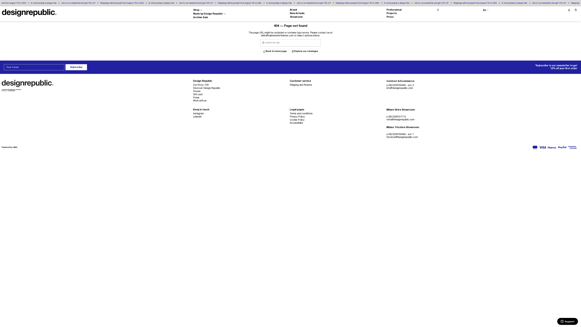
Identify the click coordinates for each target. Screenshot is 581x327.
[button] (438, 9)
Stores (196, 91)
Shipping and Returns (301, 85)
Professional (394, 10)
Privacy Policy (297, 117)
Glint (15, 147)
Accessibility (296, 123)
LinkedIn (197, 117)
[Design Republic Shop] (29, 13)
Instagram (198, 114)
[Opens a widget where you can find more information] (567, 321)
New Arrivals (297, 13)
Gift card (197, 95)
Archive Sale (200, 18)
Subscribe (76, 67)
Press (390, 17)
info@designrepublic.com (399, 88)
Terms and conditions (301, 114)
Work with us (200, 101)
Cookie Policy (297, 120)
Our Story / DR (201, 85)
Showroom (296, 17)
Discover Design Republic (206, 88)
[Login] (569, 10)
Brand (293, 10)
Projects (392, 13)
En (484, 10)
